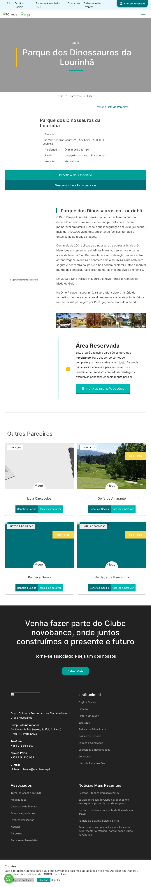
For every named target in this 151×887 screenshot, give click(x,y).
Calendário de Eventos (92, 5)
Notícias (15, 826)
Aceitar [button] (43, 880)
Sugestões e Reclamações (94, 749)
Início (8, 3)
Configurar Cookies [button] (19, 880)
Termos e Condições (90, 742)
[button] (132, 3)
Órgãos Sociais (19, 5)
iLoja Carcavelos (39, 498)
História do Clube (88, 715)
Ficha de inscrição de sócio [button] (105, 388)
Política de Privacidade (92, 729)
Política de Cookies (89, 736)
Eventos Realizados (22, 819)
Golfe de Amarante (112, 498)
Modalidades (18, 799)
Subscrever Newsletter (24, 840)
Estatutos (84, 722)
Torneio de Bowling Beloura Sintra (98, 820)
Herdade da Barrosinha (111, 577)
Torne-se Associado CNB (47, 5)
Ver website (72, 161)
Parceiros (16, 833)
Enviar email (98, 155)
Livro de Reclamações (91, 763)
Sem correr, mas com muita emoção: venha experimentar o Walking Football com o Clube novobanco (105, 831)
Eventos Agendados (23, 813)
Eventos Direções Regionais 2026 (98, 792)
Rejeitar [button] (55, 880)
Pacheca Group (39, 577)
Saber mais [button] (75, 671)
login (122, 362)
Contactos (74, 3)
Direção (83, 709)
